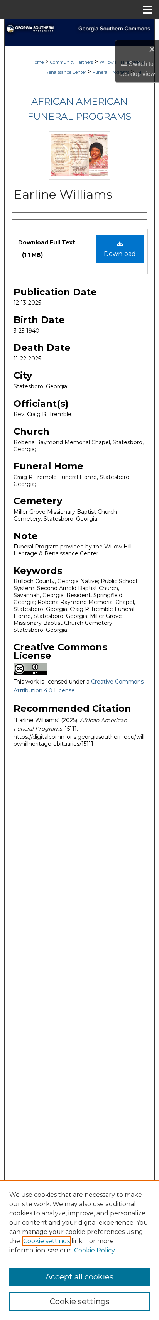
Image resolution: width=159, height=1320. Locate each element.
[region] (79, 1250)
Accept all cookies (79, 1276)
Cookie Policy (94, 1250)
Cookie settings (46, 1241)
